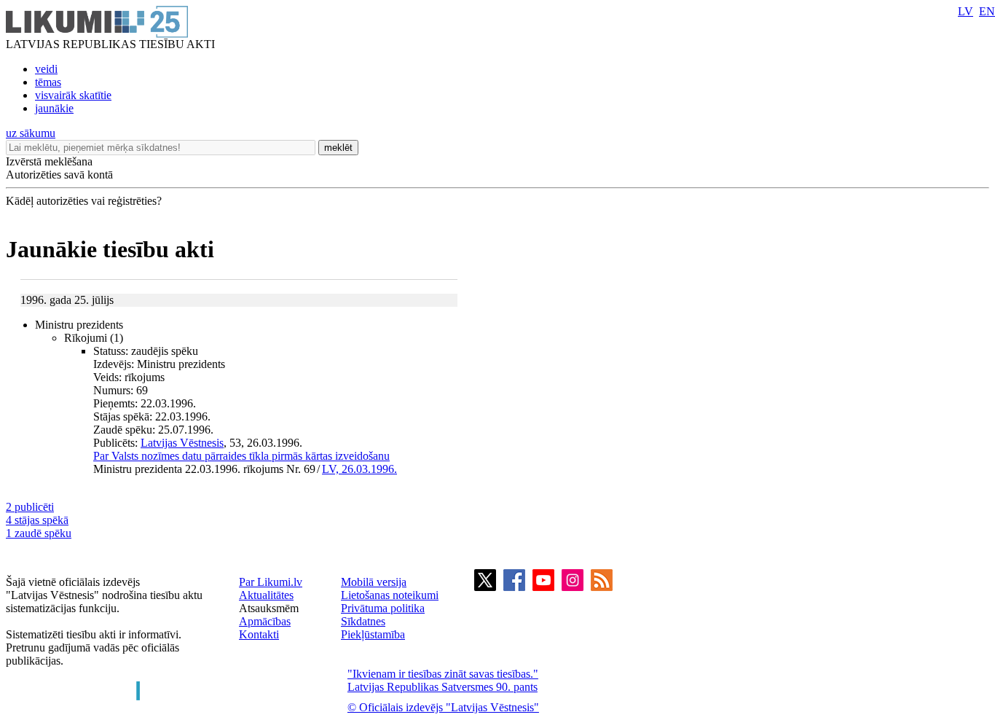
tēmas (48, 82)
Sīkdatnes (363, 621)
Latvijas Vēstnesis (182, 443)
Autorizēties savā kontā (59, 174)
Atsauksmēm (269, 608)
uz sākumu (30, 133)
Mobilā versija (373, 582)
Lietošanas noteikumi (389, 595)
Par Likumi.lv (270, 582)
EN (987, 11)
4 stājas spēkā (37, 520)
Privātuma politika (383, 608)
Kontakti (259, 634)
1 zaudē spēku (38, 533)
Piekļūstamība (373, 634)
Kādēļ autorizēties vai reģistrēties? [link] (84, 201)
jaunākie (54, 108)
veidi (46, 69)
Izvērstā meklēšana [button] (49, 161)
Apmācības (265, 621)
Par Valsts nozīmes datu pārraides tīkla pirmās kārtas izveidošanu (241, 456)
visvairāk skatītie (73, 95)
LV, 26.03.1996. (359, 469)
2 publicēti (30, 507)
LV (965, 11)
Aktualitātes (266, 595)
